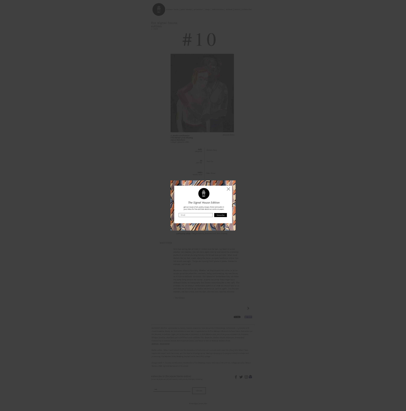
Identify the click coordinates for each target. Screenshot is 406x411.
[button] (228, 189)
